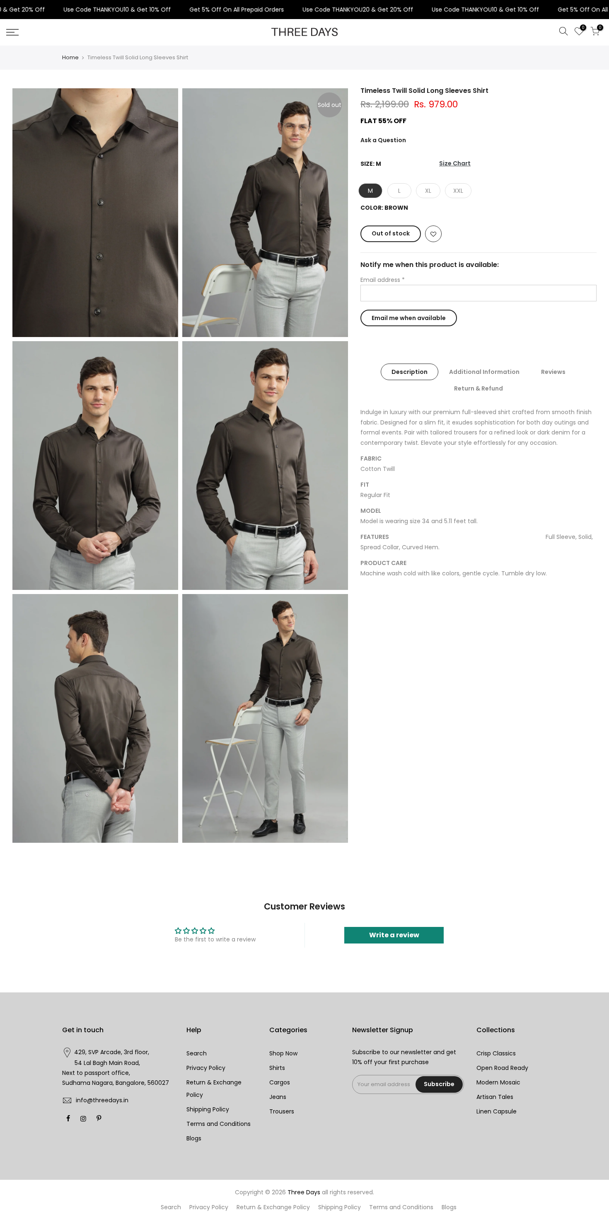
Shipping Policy (207, 1109)
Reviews (553, 372)
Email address (382, 280)
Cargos (279, 1082)
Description (410, 372)
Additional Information (484, 372)
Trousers (281, 1111)
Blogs (193, 1138)
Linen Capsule (496, 1111)
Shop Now (283, 1053)
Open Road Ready (502, 1068)
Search (196, 1053)
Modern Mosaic (498, 1082)
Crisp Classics (496, 1053)
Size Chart (455, 164)
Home (70, 57)
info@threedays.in (102, 1100)
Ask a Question (383, 140)
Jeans (277, 1097)
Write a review (394, 935)
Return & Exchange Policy (273, 1207)
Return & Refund (478, 388)
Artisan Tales (494, 1097)
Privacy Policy (205, 1068)
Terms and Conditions (218, 1124)
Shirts (277, 1068)
